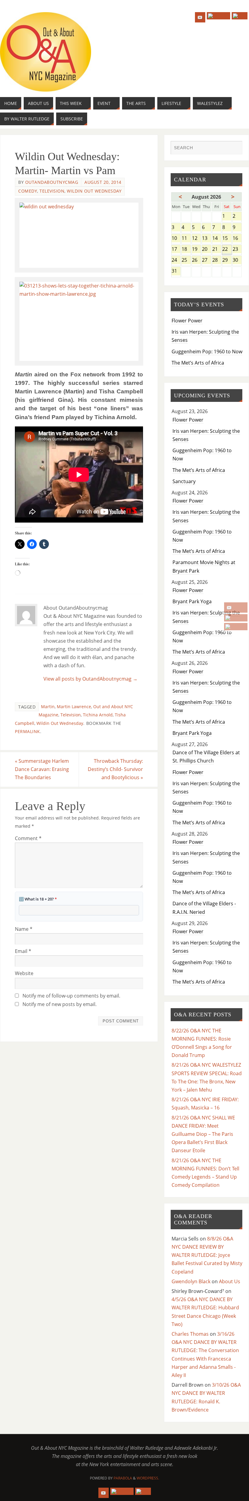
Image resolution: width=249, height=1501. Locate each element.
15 (226, 238)
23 (237, 249)
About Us (229, 1281)
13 (206, 238)
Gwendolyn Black (191, 1281)
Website (24, 973)
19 (196, 249)
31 (176, 271)
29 (226, 260)
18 (186, 249)
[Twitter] (235, 617)
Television (51, 191)
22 (226, 249)
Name (23, 929)
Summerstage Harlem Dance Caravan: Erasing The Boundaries (42, 769)
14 (216, 238)
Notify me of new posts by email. (59, 1004)
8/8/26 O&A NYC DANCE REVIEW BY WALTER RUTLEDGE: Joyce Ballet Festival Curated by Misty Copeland (207, 1255)
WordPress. (148, 1478)
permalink (27, 731)
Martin (48, 706)
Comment (28, 838)
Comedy (27, 191)
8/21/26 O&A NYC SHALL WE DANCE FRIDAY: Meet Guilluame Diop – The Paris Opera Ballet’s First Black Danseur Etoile (203, 1134)
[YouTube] (235, 607)
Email (23, 951)
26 (196, 260)
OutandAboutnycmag (51, 182)
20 (206, 249)
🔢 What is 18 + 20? (38, 899)
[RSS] (235, 626)
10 (176, 238)
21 (216, 249)
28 (216, 260)
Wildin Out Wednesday (94, 191)
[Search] (235, 148)
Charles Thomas (190, 1334)
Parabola (123, 1478)
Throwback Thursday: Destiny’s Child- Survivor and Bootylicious (115, 769)
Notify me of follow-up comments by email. (71, 995)
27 (206, 260)
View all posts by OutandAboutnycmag (90, 678)
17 (176, 249)
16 (237, 238)
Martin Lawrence (74, 706)
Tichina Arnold (98, 715)
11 (186, 238)
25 (186, 260)
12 (196, 238)
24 (176, 260)
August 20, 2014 (102, 182)
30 (237, 260)
